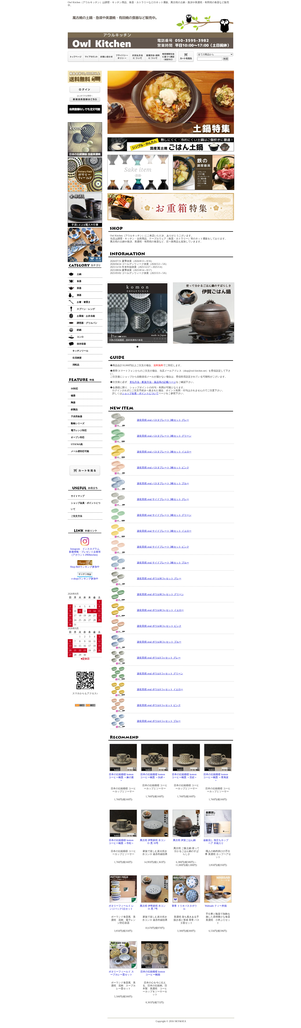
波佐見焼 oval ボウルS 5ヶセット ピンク (159, 705)
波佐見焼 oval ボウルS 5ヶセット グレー (159, 657)
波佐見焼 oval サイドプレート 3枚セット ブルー (163, 562)
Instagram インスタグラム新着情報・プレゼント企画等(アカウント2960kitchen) (85, 552)
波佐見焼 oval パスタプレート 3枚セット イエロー (164, 451)
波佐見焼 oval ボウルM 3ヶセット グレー (159, 578)
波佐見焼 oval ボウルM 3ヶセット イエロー (160, 610)
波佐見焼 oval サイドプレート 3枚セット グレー (163, 499)
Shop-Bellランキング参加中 (84, 567)
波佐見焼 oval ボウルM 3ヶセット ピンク (159, 626)
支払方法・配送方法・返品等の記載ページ (153, 382)
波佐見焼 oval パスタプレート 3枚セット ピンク (163, 467)
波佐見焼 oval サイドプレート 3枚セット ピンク (163, 547)
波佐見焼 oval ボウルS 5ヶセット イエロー (160, 689)
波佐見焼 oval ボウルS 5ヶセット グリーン (160, 673)
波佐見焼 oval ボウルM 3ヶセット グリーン (160, 594)
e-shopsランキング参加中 (84, 578)
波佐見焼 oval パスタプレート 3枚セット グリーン (164, 436)
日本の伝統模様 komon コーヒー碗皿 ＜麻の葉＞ (121, 777)
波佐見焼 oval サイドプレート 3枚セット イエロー (164, 531)
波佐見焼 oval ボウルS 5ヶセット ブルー (159, 721)
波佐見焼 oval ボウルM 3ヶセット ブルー (159, 642)
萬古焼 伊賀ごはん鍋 (184, 840)
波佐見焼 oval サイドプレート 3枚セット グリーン (164, 515)
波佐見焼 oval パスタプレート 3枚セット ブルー (163, 483)
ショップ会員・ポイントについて (140, 393)
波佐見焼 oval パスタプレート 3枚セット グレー (163, 420)
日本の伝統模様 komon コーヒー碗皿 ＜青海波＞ (215, 777)
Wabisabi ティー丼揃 (216, 906)
